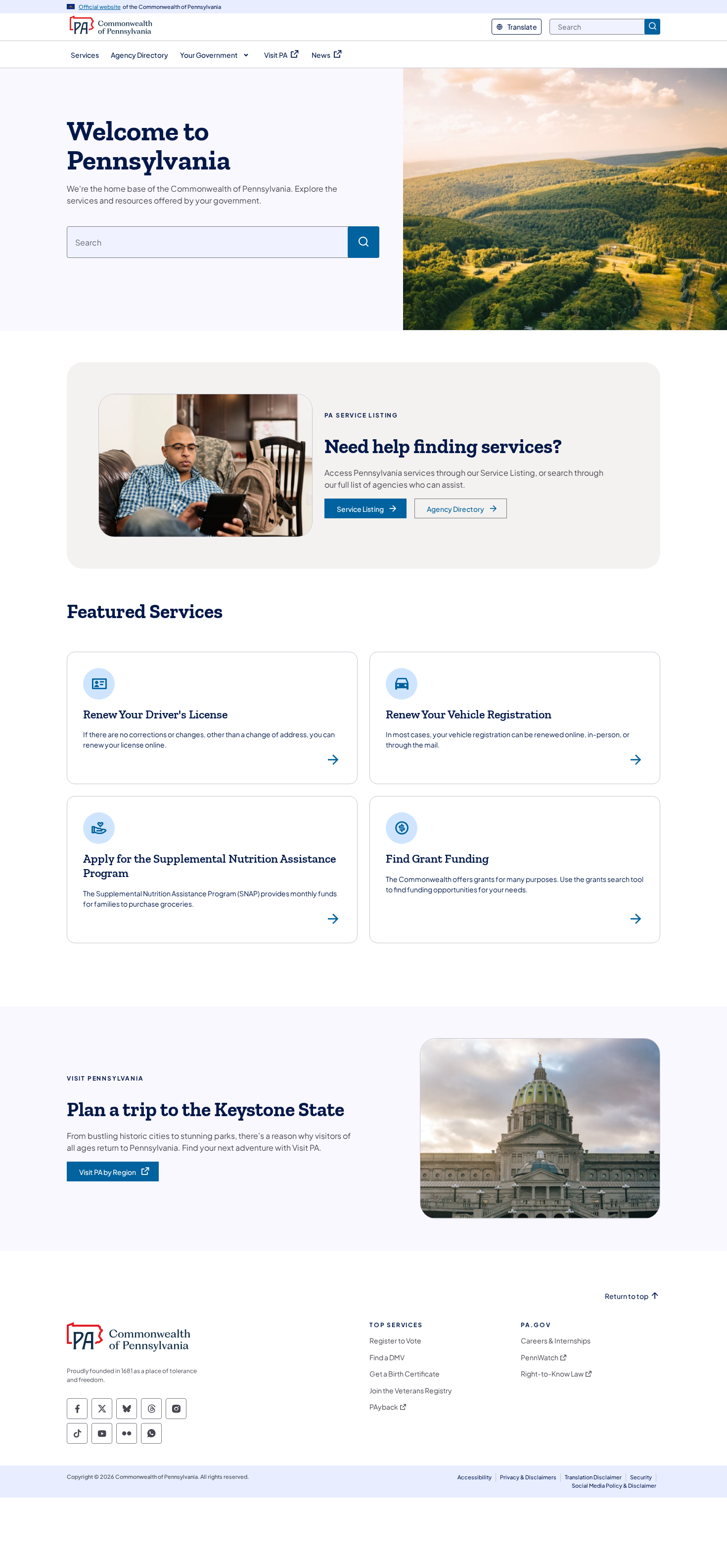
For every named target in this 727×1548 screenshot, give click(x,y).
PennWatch (539, 1357)
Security (641, 1477)
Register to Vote (395, 1341)
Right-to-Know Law (552, 1374)
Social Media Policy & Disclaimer (614, 1485)
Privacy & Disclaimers (528, 1477)
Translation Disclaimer (593, 1477)
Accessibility (474, 1477)
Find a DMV (387, 1357)
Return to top (626, 1296)
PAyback (383, 1407)
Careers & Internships (556, 1341)
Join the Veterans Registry (410, 1390)
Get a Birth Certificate (404, 1374)
